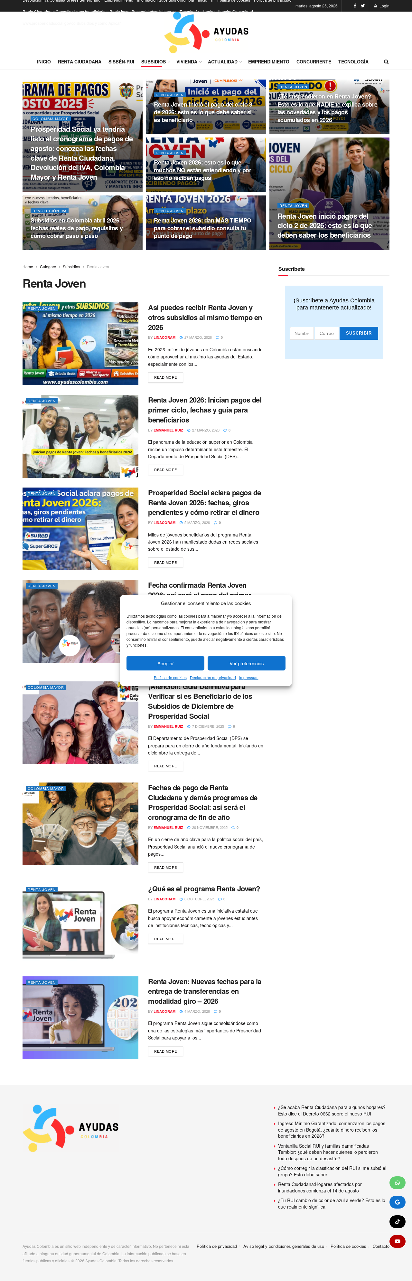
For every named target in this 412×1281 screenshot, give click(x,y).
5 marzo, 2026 (196, 522)
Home (28, 266)
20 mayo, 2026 (170, 190)
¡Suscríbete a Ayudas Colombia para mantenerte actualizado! (334, 304)
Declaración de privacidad (213, 677)
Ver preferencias (246, 663)
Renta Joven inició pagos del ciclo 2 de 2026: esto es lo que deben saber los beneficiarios (324, 225)
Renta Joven (170, 94)
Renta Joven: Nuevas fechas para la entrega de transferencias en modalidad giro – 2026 (204, 991)
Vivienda (186, 61)
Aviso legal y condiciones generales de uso (283, 1246)
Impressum (248, 677)
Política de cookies (170, 677)
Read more (165, 377)
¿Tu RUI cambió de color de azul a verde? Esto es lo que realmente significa (331, 1203)
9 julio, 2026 (170, 132)
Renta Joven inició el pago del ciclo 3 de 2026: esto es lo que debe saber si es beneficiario (203, 112)
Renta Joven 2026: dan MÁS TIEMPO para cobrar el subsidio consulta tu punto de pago (202, 228)
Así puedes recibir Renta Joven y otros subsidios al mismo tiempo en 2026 (205, 317)
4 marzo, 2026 (196, 1011)
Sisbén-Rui (121, 61)
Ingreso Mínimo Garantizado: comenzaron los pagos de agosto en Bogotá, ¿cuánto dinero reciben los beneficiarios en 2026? (331, 1129)
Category (48, 266)
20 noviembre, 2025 (209, 827)
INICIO (44, 61)
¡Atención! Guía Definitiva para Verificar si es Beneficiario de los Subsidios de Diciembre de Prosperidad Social (200, 701)
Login (384, 5)
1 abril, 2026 (170, 248)
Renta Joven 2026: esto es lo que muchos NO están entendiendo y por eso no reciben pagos (202, 170)
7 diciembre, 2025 (207, 726)
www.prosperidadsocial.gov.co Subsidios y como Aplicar (72, 23)
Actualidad (223, 61)
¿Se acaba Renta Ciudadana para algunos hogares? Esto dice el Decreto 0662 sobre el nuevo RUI (332, 1110)
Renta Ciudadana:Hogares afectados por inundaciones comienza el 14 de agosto (320, 1187)
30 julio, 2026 (48, 190)
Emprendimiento (268, 61)
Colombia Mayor (51, 118)
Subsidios (153, 61)
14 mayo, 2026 (294, 248)
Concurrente (313, 61)
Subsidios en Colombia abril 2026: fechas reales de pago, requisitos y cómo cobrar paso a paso (77, 228)
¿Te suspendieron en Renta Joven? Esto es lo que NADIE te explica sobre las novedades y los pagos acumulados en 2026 (327, 108)
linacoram (164, 337)
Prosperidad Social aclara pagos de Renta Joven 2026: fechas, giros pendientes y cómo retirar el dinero (204, 502)
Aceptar (165, 663)
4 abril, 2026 (47, 248)
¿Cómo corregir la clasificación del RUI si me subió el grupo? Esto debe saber (332, 1171)
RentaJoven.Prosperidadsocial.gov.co (142, 11)
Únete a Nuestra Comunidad (228, 11)
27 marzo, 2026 (197, 337)
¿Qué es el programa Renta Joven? (204, 888)
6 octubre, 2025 (198, 898)
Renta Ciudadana (79, 61)
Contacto (381, 1246)
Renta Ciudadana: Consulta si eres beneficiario (64, 11)
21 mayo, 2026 (294, 132)
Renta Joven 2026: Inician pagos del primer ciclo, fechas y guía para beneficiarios (205, 409)
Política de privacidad (217, 1246)
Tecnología (189, 11)
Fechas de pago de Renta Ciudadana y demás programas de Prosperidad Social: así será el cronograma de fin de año (203, 802)
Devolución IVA (50, 210)
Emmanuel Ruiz (168, 430)
